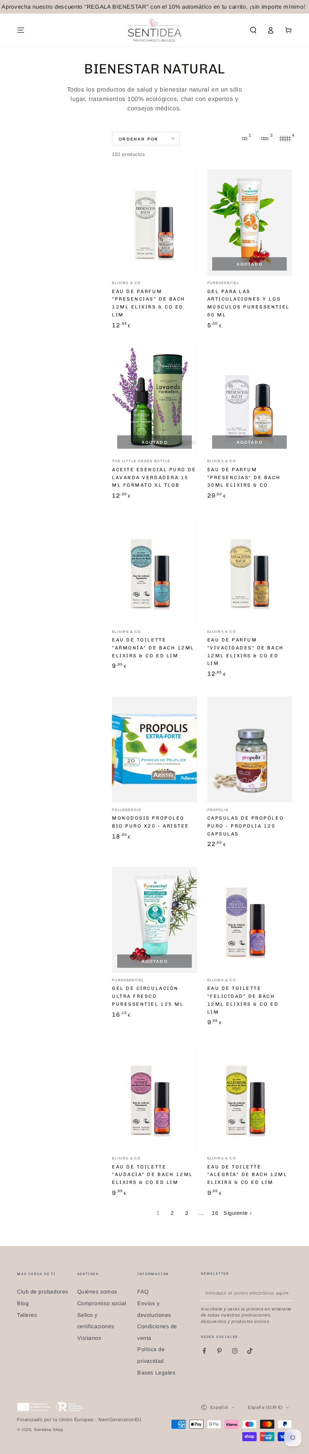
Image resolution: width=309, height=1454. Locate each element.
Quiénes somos (97, 1292)
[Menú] (21, 30)
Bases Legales (156, 1373)
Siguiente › (237, 1213)
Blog (23, 1303)
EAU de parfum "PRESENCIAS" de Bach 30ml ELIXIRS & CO (243, 477)
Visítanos (89, 1338)
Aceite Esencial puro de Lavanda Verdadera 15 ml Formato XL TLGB (154, 477)
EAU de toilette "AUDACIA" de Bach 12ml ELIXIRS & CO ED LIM (152, 1174)
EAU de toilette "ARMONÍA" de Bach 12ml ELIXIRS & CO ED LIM (153, 647)
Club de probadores (42, 1292)
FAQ (143, 1292)
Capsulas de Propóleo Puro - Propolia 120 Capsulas (245, 826)
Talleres (27, 1315)
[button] (253, 30)
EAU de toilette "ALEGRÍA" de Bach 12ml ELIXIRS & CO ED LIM (247, 1174)
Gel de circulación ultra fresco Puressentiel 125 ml (148, 996)
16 (215, 1213)
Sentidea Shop (48, 1429)
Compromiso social (101, 1303)
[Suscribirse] (288, 1293)
